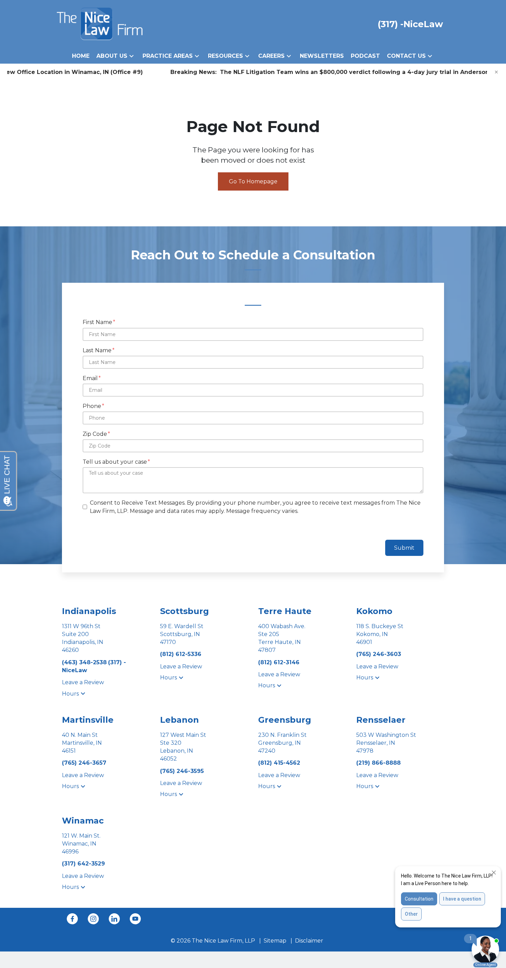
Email (90, 378)
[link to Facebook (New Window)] (72, 918)
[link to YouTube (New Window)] (135, 918)
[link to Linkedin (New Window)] (114, 918)
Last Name (97, 350)
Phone (92, 406)
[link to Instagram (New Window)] (93, 918)
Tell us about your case (115, 462)
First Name (97, 322)
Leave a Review (83, 682)
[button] (131, 56)
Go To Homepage (253, 181)
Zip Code (95, 434)
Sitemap (275, 940)
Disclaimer (309, 940)
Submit (404, 548)
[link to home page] (100, 23)
